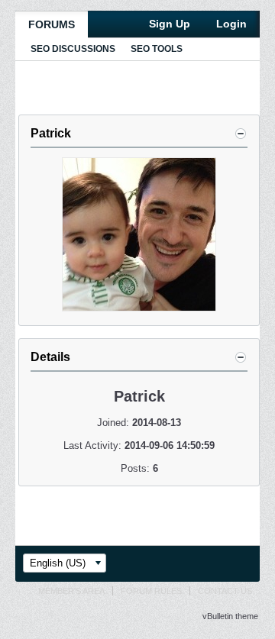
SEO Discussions (73, 49)
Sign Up (169, 24)
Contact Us (225, 590)
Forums (51, 24)
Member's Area (71, 590)
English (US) (58, 563)
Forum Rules (151, 590)
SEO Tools (157, 49)
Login (231, 24)
